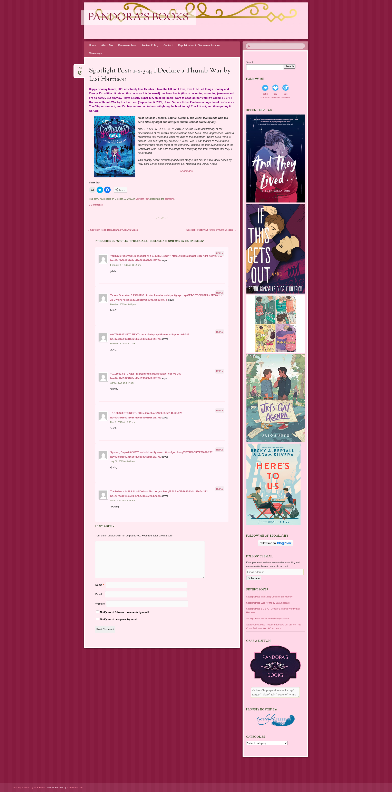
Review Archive (127, 45)
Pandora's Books (138, 17)
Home (92, 45)
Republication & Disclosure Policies (199, 45)
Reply (219, 253)
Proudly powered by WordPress (29, 787)
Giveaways (95, 53)
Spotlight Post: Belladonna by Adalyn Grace (112, 230)
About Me (107, 45)
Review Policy (149, 45)
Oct (79, 69)
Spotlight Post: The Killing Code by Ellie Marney (269, 596)
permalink (169, 199)
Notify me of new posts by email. (119, 619)
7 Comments (96, 205)
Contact (168, 45)
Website (100, 603)
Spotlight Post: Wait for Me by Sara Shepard (211, 230)
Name (99, 585)
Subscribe (254, 578)
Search (249, 62)
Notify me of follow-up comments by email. (124, 612)
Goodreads (186, 170)
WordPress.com (75, 787)
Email (99, 594)
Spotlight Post (142, 199)
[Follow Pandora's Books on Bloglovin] (275, 545)
